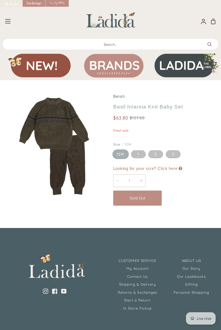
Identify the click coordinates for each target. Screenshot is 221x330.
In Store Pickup (137, 308)
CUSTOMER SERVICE (137, 260)
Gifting (191, 284)
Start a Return (137, 300)
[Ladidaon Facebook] (54, 291)
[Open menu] (5, 21)
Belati (119, 96)
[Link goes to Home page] (11, 3)
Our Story (191, 268)
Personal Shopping (191, 292)
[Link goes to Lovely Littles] (57, 3)
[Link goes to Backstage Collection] (34, 3)
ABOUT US (191, 260)
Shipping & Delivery (137, 284)
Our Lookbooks (191, 276)
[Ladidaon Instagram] (45, 291)
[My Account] (201, 21)
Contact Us (137, 276)
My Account (137, 268)
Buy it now (190, 198)
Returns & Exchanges (137, 292)
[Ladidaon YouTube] (64, 291)
